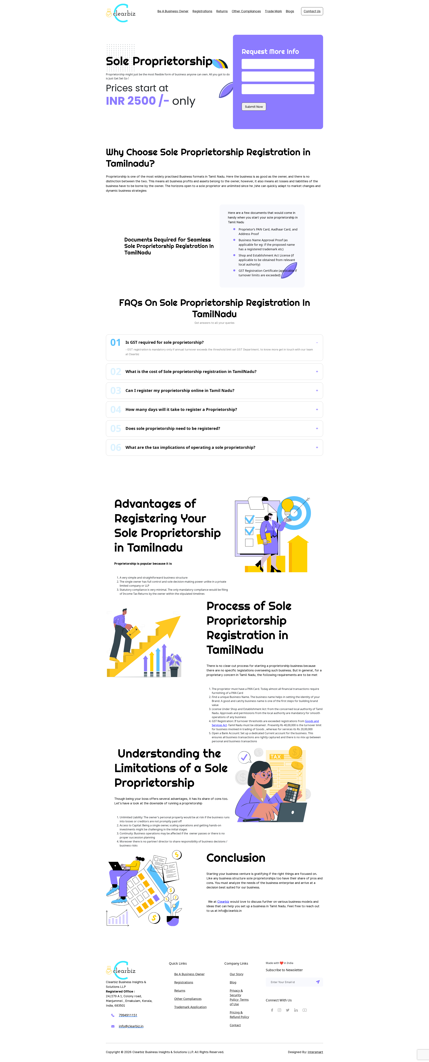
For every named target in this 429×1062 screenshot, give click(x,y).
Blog (233, 982)
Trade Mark (273, 11)
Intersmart (315, 1052)
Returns (222, 11)
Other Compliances (246, 11)
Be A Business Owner (173, 11)
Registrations (202, 11)
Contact (235, 1025)
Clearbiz (223, 901)
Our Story (236, 974)
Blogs (290, 11)
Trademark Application (190, 1007)
